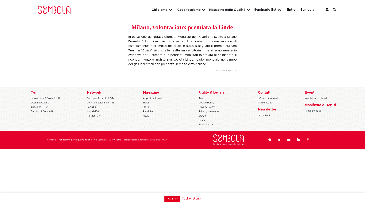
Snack (146, 103)
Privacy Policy (207, 107)
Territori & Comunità (42, 111)
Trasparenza (206, 124)
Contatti (264, 92)
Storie (146, 107)
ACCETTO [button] (172, 199)
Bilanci (202, 120)
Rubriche (148, 111)
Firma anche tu (313, 111)
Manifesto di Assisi (320, 105)
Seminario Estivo (267, 9)
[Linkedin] (298, 140)
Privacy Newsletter (209, 111)
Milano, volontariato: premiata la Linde (182, 27)
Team (202, 98)
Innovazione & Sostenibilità (45, 98)
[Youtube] (289, 140)
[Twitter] (279, 140)
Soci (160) (92, 107)
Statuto (203, 116)
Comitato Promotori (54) (100, 98)
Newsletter (267, 109)
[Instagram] (308, 140)
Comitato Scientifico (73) (100, 103)
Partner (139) (94, 116)
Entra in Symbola (300, 9)
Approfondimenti (152, 98)
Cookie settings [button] (192, 198)
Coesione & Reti (39, 107)
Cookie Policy (206, 103)
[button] (337, 10)
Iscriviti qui (264, 115)
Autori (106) (93, 111)
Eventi (310, 92)
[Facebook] (270, 140)
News (146, 116)
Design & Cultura (40, 103)
